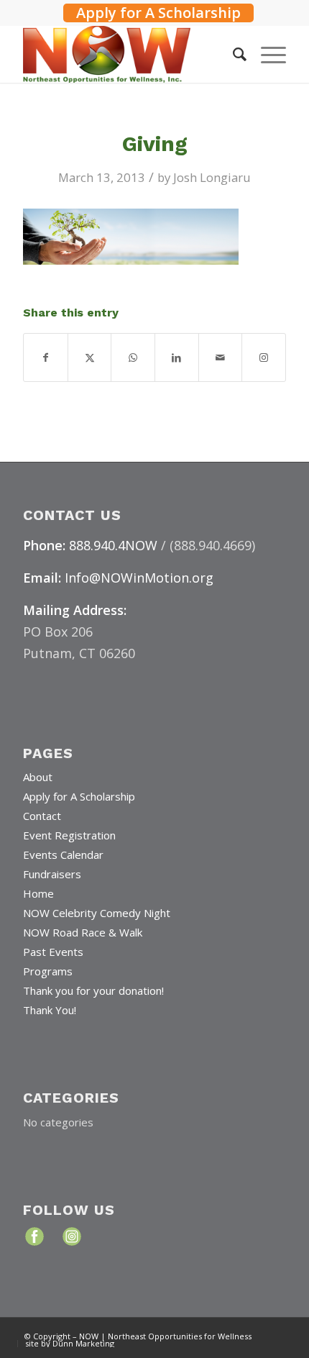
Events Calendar (63, 854)
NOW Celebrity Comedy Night (96, 913)
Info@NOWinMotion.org (139, 577)
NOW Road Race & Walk (82, 932)
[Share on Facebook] (46, 357)
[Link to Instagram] (263, 357)
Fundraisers (52, 874)
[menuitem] (158, 11)
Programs (48, 971)
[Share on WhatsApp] (132, 357)
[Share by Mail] (220, 357)
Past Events (53, 951)
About (37, 777)
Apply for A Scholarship (158, 13)
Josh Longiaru (212, 177)
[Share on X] (89, 357)
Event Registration (69, 835)
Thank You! (49, 1010)
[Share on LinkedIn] (176, 357)
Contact (42, 815)
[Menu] (266, 54)
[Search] (232, 54)
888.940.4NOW (113, 545)
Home (38, 893)
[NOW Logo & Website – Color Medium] (128, 54)
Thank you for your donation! (93, 990)
